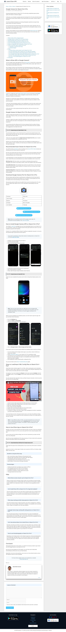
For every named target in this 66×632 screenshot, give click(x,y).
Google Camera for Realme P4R (53, 15)
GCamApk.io (19, 630)
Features (29, 1)
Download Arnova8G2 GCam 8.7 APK (32, 211)
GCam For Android (35, 1)
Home (7, 6)
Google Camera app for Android (23, 93)
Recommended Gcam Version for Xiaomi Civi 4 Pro (18, 40)
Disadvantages (12, 47)
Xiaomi (14, 6)
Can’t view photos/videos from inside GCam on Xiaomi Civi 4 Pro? (22, 55)
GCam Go (24, 1)
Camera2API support (14, 354)
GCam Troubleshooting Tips (22, 361)
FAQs (9, 49)
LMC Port (53, 1)
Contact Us (33, 617)
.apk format (13, 226)
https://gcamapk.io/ (24, 559)
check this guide (26, 220)
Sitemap (50, 630)
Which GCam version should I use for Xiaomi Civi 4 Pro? (20, 50)
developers (16, 148)
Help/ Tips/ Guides (45, 1)
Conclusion (10, 57)
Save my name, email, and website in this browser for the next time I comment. (22, 604)
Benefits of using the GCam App (16, 46)
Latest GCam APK (11, 1)
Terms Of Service (33, 623)
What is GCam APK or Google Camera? (15, 37)
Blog (58, 1)
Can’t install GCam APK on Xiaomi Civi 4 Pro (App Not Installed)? (22, 51)
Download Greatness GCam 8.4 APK (24, 215)
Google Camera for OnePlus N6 (53, 8)
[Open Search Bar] (61, 1)
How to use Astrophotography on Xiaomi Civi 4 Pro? (19, 56)
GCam (10, 6)
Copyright (33, 618)
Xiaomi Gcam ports (34, 30)
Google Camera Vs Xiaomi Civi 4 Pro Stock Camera (18, 39)
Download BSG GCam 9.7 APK (24, 208)
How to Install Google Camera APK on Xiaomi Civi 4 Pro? (19, 42)
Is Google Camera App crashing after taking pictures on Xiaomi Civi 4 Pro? (24, 53)
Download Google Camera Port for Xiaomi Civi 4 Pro (18, 41)
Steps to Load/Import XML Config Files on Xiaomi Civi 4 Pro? (20, 44)
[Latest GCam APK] (5, 1)
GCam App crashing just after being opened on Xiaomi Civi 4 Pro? (22, 52)
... (39, 576)
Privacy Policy (33, 620)
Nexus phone (27, 62)
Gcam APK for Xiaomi (32, 148)
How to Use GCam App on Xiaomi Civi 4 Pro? (17, 45)
